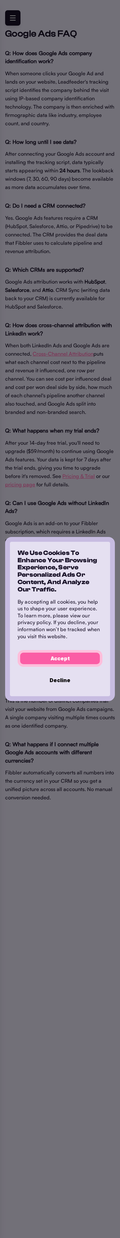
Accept (60, 658)
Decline (60, 680)
